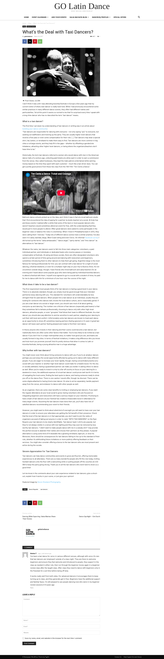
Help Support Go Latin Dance (133, 657)
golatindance (28, 36)
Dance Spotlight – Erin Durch (89, 516)
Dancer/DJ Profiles (100, 17)
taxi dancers (44, 489)
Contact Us (118, 657)
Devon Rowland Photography (48, 482)
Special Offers (120, 17)
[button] (139, 17)
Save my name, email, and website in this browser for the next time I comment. (53, 638)
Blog (29, 23)
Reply (31, 588)
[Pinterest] (35, 41)
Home (26, 17)
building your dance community (34, 129)
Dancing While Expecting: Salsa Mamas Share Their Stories (39, 517)
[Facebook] (24, 41)
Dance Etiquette (33, 489)
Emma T (33, 553)
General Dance (31, 26)
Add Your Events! (59, 17)
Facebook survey (91, 238)
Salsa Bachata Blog (78, 17)
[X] (30, 41)
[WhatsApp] (40, 41)
